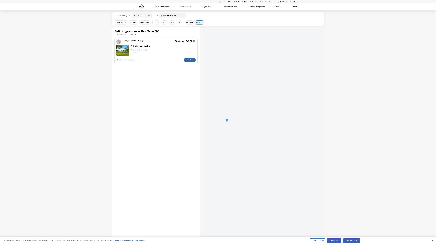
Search (294, 1)
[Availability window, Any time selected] (172, 22)
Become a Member (259, 1)
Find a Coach (186, 7)
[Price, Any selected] (164, 22)
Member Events (230, 7)
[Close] (432, 240)
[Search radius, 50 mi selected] (157, 22)
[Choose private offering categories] (126, 23)
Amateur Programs (256, 7)
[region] (218, 241)
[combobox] (173, 15)
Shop (272, 1)
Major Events (207, 7)
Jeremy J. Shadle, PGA (131, 41)
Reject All (334, 241)
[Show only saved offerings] (180, 22)
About (294, 7)
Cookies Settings (318, 241)
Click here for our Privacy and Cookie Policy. (129, 240)
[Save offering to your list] (194, 41)
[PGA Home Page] (141, 6)
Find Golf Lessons (162, 7)
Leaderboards (241, 1)
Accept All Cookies (351, 241)
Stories (278, 7)
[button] (133, 22)
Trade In (282, 1)
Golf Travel (226, 1)
